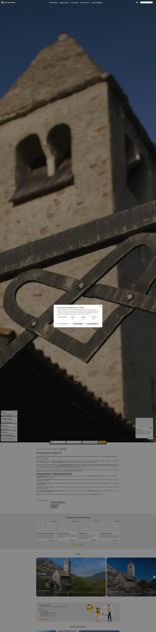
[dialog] (78, 316)
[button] (63, 324)
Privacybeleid (93, 314)
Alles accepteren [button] (92, 323)
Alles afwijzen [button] (78, 323)
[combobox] (100, 306)
